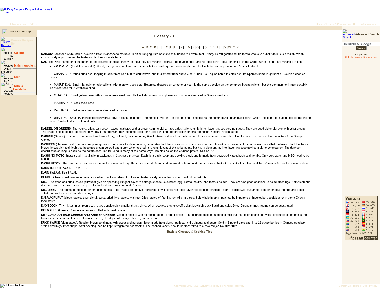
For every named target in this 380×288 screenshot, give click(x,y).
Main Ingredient (24, 65)
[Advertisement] (313, 36)
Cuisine (18, 52)
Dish (16, 76)
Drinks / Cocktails (19, 87)
